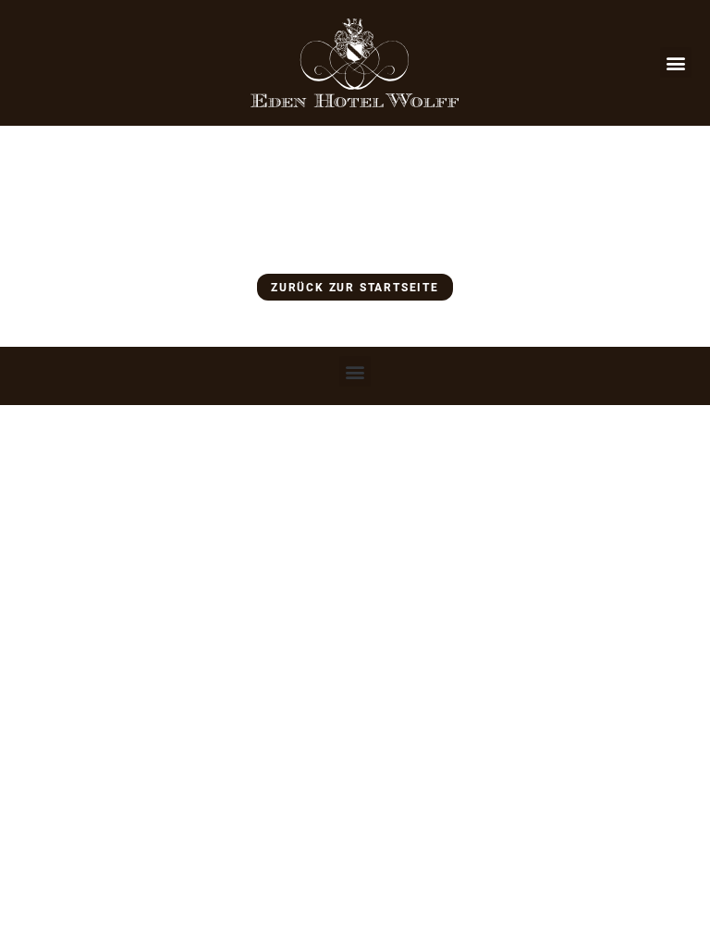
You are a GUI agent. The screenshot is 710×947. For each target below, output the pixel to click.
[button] (676, 62)
